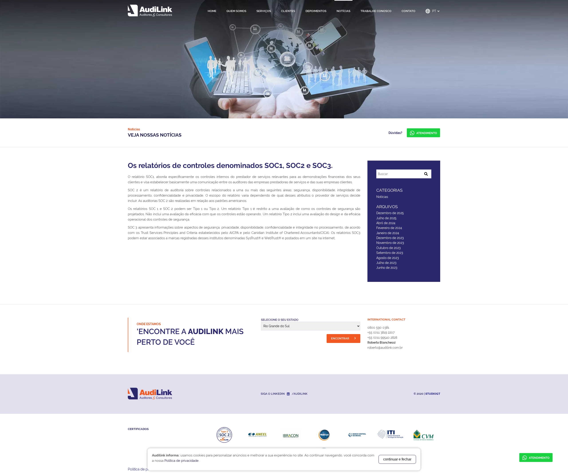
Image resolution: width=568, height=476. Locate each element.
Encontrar (340, 338)
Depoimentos (316, 11)
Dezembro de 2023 (390, 238)
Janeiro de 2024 (387, 233)
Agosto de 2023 (387, 258)
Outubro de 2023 (388, 248)
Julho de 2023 (386, 263)
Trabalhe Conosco (376, 11)
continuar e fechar (397, 459)
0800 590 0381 (378, 327)
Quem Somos (236, 11)
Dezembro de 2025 (390, 213)
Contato (408, 11)
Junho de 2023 (386, 267)
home (212, 11)
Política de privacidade (146, 469)
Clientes (288, 11)
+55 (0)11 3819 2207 (380, 332)
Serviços (263, 11)
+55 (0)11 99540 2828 (382, 337)
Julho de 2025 (386, 218)
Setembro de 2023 (389, 253)
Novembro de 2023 (390, 243)
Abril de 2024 (385, 223)
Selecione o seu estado (279, 319)
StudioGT (432, 393)
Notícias (382, 197)
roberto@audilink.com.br (385, 347)
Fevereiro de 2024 (389, 228)
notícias (343, 11)
